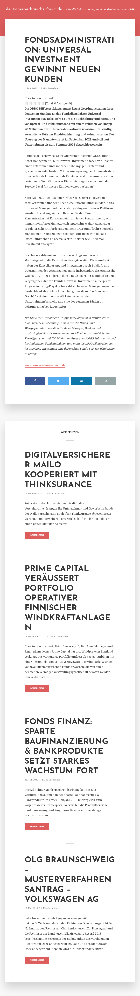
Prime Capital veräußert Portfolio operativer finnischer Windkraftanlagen (67, 598)
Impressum (101, 9)
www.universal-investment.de (45, 365)
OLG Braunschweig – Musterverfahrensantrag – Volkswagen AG (70, 880)
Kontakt (85, 9)
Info (72, 9)
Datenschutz (119, 9)
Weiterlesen (37, 535)
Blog (62, 9)
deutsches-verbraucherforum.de (34, 9)
